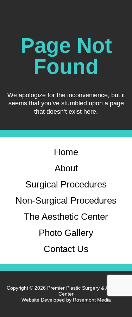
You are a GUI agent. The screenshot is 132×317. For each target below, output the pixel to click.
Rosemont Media (92, 300)
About (66, 168)
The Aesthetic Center (66, 216)
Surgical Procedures (66, 184)
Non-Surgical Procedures (66, 200)
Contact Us (66, 249)
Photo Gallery (66, 232)
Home (66, 152)
